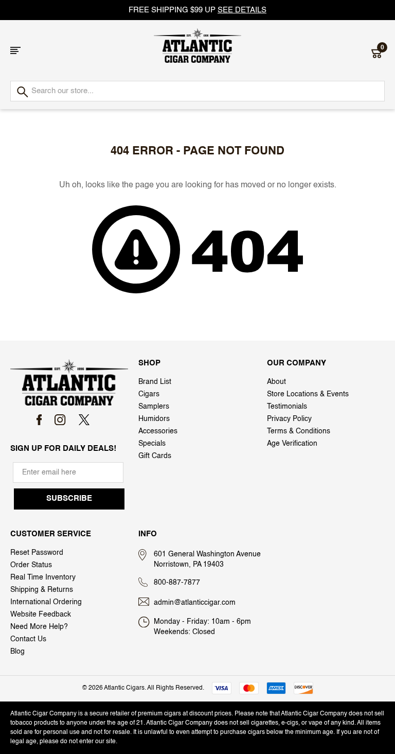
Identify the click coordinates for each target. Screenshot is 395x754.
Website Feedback (40, 614)
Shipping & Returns (41, 589)
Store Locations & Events (308, 394)
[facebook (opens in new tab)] (39, 419)
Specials (152, 443)
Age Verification (292, 443)
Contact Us (28, 639)
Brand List (154, 381)
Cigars (148, 394)
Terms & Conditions (298, 431)
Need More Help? (39, 626)
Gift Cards (154, 456)
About (276, 381)
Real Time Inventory (43, 577)
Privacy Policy (289, 419)
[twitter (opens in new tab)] (84, 419)
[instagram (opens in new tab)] (60, 419)
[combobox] (197, 91)
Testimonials (287, 406)
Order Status (31, 565)
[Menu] (15, 50)
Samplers (153, 406)
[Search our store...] (21, 92)
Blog (17, 651)
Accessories (157, 431)
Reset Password (36, 552)
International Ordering (46, 602)
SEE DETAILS (242, 10)
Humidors (154, 419)
